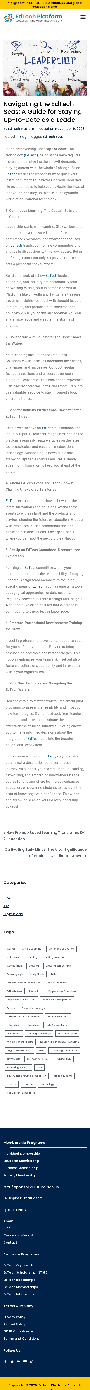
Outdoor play (63, 1059)
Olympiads (13, 914)
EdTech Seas (53, 137)
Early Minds (37, 974)
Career (11, 948)
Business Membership (20, 1168)
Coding (32, 957)
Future (11, 1008)
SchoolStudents (62, 1076)
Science (11, 1084)
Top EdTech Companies (21, 1092)
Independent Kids (58, 1016)
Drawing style (15, 974)
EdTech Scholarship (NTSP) (25, 1272)
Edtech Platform (56, 982)
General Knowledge (33, 1008)
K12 (6, 905)
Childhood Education (61, 948)
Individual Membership (21, 1153)
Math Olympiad (67, 1033)
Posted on (61, 128)
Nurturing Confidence (64, 1050)
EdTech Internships (18, 1294)
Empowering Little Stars (21, 999)
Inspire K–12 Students (25, 1198)
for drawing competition (57, 999)
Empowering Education (62, 991)
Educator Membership (21, 1161)
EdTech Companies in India (23, 982)
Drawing (34, 965)
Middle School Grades (20, 1042)
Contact (10, 1242)
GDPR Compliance (18, 1331)
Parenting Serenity (18, 1067)
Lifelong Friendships (39, 1033)
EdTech (11, 174)
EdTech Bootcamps (19, 1280)
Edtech (55, 974)
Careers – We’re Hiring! (22, 1235)
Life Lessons (14, 1033)
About (8, 1221)
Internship (13, 1025)
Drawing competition (58, 965)
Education (35, 991)
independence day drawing (24, 1016)
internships (32, 1025)
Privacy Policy (14, 1317)
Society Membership (19, 1175)
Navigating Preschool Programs (59, 1042)
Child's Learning (32, 948)
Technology (47, 1084)
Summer (28, 1084)
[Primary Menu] (83, 18)
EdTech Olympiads (18, 1265)
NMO (41, 1050)
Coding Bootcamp (55, 957)
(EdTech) (31, 155)
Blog (23, 137)
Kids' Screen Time (56, 1025)
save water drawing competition (26, 1076)
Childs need (14, 957)
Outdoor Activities (37, 1059)
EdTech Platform (21, 128)
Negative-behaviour (19, 1050)
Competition (14, 965)
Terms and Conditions (21, 1338)
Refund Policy (14, 1324)
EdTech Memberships (20, 1287)
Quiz (39, 1067)
